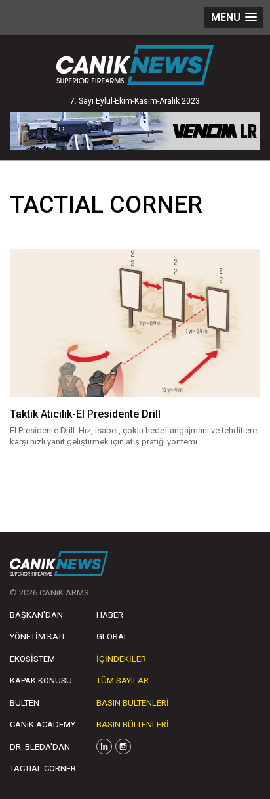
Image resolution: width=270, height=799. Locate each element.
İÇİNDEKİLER (121, 659)
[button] (233, 17)
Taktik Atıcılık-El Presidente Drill (85, 414)
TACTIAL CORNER (43, 768)
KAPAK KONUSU (41, 680)
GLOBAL (112, 636)
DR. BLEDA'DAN (40, 747)
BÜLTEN (24, 703)
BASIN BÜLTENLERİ (132, 703)
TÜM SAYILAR (122, 680)
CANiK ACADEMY (42, 724)
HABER (109, 615)
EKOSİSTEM (32, 659)
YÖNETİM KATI (37, 636)
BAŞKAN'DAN (36, 615)
